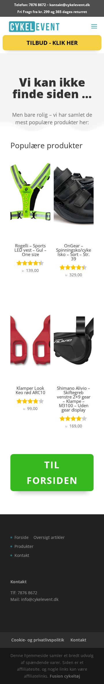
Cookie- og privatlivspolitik (37, 640)
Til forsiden (52, 472)
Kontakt (21, 555)
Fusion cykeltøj (65, 676)
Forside (21, 537)
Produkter (24, 546)
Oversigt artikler (49, 537)
